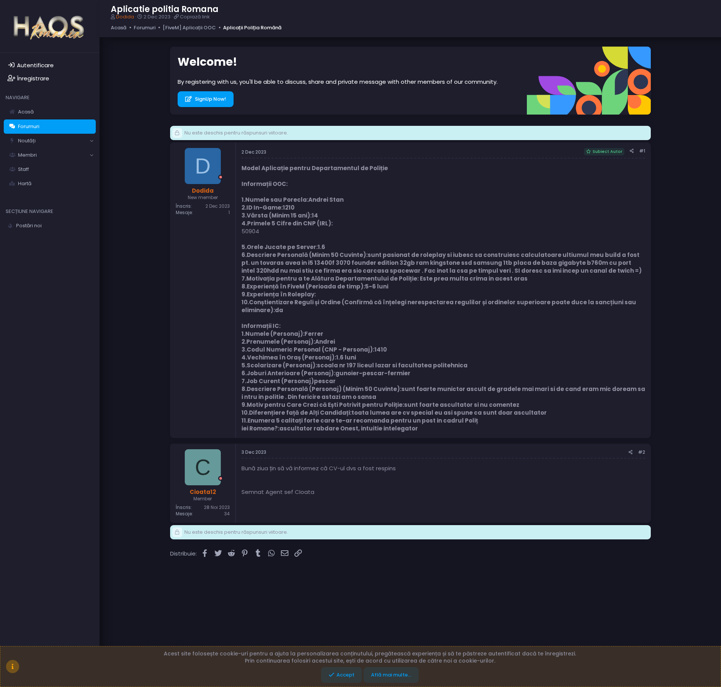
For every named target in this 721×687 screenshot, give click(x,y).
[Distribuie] (632, 151)
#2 (641, 452)
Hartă (25, 183)
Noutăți (27, 140)
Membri (27, 155)
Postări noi (29, 225)
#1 (642, 151)
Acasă (26, 111)
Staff (23, 169)
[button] (91, 141)
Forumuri (28, 126)
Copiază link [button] (195, 16)
